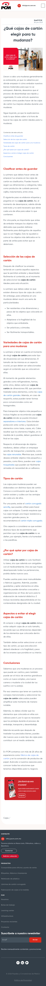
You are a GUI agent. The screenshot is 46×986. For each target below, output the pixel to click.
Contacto (5, 927)
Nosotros (4, 899)
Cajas (6, 818)
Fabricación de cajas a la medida (15, 890)
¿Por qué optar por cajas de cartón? (16, 149)
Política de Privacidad (23, 980)
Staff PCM (38, 20)
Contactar (9, 851)
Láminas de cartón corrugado (13, 884)
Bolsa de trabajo (8, 905)
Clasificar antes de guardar (13, 136)
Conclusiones (8, 156)
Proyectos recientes (9, 922)
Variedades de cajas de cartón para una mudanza (21, 143)
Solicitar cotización (10, 856)
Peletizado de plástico (10, 879)
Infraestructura (7, 916)
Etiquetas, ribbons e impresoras (14, 873)
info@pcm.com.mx (29, 5)
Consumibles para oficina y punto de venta (19, 868)
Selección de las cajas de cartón (15, 139)
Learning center (7, 911)
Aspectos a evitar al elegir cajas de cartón (18, 153)
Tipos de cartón (9, 146)
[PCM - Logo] (6, 5)
